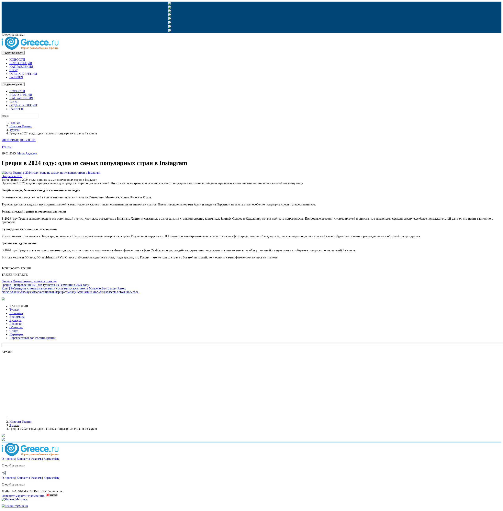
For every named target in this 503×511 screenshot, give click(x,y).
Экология (15, 323)
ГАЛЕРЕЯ (16, 77)
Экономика (17, 316)
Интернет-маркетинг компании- (24, 495)
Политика (16, 313)
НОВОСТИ (17, 59)
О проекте (8, 458)
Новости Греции (20, 126)
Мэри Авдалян (27, 153)
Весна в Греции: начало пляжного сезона (29, 281)
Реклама (36, 458)
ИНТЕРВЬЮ (10, 140)
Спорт (13, 330)
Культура (15, 320)
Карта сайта (52, 458)
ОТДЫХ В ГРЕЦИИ (23, 73)
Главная (14, 122)
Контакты (23, 458)
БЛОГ (13, 70)
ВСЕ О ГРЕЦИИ (20, 63)
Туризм (14, 129)
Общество (16, 327)
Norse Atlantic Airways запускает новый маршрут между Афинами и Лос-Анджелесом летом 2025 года (70, 292)
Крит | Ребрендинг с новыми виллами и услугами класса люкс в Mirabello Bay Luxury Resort (64, 288)
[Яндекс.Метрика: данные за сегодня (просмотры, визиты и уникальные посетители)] (14, 499)
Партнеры (16, 334)
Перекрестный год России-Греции (32, 337)
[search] (20, 116)
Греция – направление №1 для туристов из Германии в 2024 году (45, 285)
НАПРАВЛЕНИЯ (21, 66)
